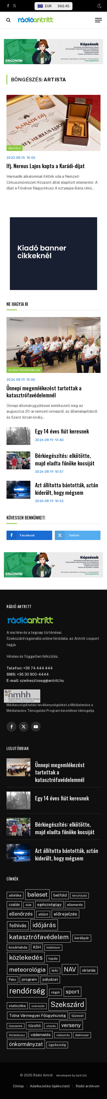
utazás (51, 1026)
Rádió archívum (87, 1086)
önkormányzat (26, 1044)
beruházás (79, 895)
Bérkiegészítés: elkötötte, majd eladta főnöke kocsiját (65, 459)
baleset (37, 894)
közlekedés (26, 957)
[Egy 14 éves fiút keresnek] (18, 436)
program (29, 979)
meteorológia (27, 969)
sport (72, 991)
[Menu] (98, 20)
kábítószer (53, 947)
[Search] (8, 20)
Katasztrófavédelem (24, 370)
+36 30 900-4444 (33, 674)
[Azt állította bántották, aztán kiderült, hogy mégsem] (18, 490)
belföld (60, 895)
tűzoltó (34, 1025)
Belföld (15, 148)
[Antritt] (53, 20)
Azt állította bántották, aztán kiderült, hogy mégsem (66, 488)
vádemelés (41, 1034)
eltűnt (43, 914)
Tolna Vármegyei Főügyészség (37, 1015)
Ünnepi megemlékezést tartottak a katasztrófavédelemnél (44, 391)
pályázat (50, 979)
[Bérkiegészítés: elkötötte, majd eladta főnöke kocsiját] (18, 460)
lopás (53, 958)
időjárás (44, 925)
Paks (12, 980)
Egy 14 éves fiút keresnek (62, 431)
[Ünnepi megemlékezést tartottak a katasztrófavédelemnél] (53, 345)
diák (28, 905)
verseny (71, 1025)
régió (55, 992)
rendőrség (27, 990)
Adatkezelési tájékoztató (50, 1086)
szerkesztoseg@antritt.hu (42, 681)
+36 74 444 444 (38, 668)
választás (63, 1035)
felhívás (17, 925)
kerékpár (82, 938)
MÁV (55, 970)
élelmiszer (82, 1035)
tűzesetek (15, 1026)
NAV (70, 969)
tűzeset (77, 1016)
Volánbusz (17, 1035)
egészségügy (49, 904)
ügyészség (57, 1045)
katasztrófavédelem (39, 937)
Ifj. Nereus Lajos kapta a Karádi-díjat (45, 166)
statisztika (17, 1006)
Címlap (18, 1086)
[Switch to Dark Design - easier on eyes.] (99, 6)
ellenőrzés (21, 914)
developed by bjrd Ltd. (71, 1075)
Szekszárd (67, 1004)
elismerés (75, 905)
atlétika (15, 895)
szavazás (38, 1006)
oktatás (89, 970)
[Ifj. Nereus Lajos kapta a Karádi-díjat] (53, 123)
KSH (37, 947)
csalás (14, 905)
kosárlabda (18, 947)
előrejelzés (65, 914)
